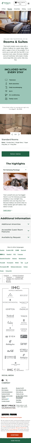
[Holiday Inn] (6, 3)
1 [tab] (13, 32)
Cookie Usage (6, 401)
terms (4, 426)
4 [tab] (16, 32)
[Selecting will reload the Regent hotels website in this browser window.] (23, 295)
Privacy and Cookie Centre (7, 396)
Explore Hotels (6, 394)
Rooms (10, 9)
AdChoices (5, 399)
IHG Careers (5, 390)
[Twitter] (6, 380)
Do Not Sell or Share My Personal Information (21, 397)
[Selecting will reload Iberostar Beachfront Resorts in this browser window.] (10, 329)
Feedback (19, 402)
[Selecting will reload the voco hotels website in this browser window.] (23, 315)
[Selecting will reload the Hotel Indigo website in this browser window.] (23, 308)
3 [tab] (15, 32)
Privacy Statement (13, 429)
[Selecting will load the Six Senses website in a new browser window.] (10, 295)
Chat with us (19, 392)
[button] (28, 3)
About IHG (4, 388)
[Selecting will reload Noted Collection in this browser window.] (10, 315)
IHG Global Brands (21, 390)
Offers (4, 9)
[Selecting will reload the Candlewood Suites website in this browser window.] (15, 364)
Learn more (7, 210)
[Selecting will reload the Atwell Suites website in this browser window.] (23, 350)
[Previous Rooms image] (12, 134)
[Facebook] (3, 380)
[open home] (1, 279)
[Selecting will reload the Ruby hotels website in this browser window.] (10, 322)
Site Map (18, 400)
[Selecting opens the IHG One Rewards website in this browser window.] (15, 369)
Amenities (17, 9)
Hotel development (7, 392)
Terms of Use (19, 394)
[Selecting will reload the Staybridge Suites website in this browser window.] (10, 357)
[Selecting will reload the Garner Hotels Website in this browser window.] (23, 343)
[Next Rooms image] (19, 134)
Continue (15, 435)
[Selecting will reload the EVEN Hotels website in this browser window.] (10, 336)
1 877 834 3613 (22, 407)
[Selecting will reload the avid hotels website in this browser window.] (10, 350)
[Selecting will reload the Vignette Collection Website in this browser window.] (23, 302)
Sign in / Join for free (21, 3)
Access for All (20, 388)
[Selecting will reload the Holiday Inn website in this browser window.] (10, 343)
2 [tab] (14, 32)
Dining (24, 9)
